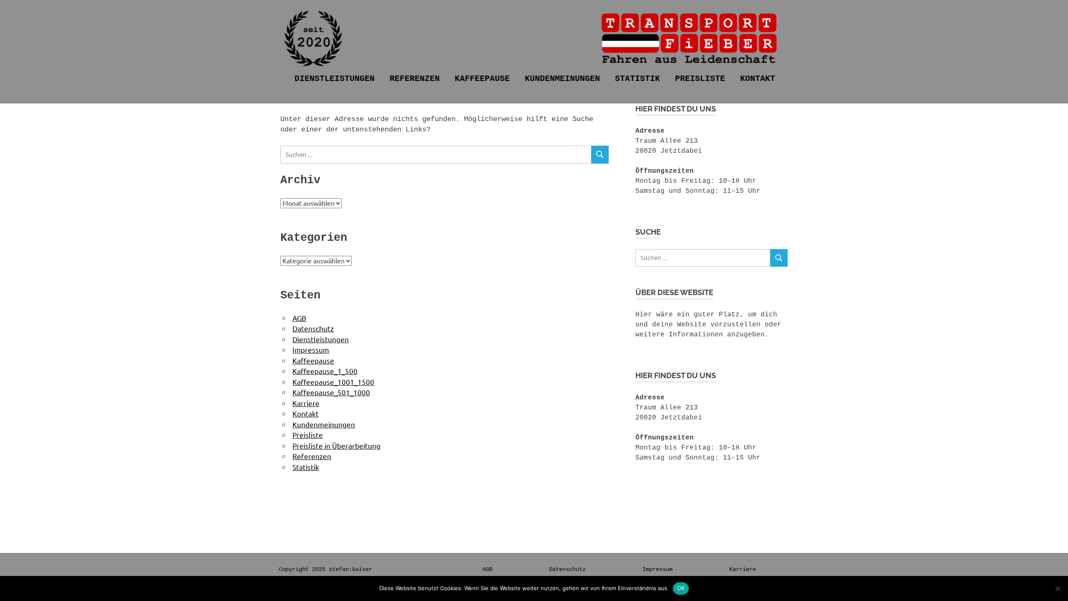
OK (681, 588)
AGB (299, 317)
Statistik (637, 78)
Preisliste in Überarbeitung (336, 445)
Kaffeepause (482, 78)
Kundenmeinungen (562, 78)
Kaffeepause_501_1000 (331, 392)
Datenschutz (313, 328)
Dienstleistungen (335, 78)
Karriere (306, 403)
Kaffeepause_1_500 (325, 370)
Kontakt (757, 78)
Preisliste (700, 78)
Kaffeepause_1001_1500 (333, 381)
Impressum (310, 349)
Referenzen (415, 78)
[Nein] (1057, 588)
